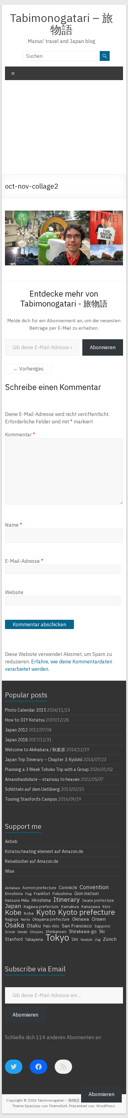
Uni (75, 939)
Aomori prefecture (39, 887)
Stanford (14, 939)
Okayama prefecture (51, 919)
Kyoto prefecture (86, 912)
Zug (97, 939)
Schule (10, 932)
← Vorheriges (28, 369)
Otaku (34, 925)
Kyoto (46, 912)
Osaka (14, 925)
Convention (94, 887)
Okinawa (80, 919)
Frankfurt (42, 893)
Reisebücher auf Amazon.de (31, 861)
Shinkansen (56, 931)
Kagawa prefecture (41, 906)
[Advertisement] (64, 129)
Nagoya (11, 919)
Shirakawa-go (83, 931)
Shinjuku (36, 932)
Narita (25, 919)
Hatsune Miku (17, 900)
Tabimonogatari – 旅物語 (61, 24)
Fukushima (62, 893)
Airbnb (11, 841)
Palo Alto (51, 925)
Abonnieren (103, 347)
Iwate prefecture (98, 900)
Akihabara (12, 888)
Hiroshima (41, 900)
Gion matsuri (86, 893)
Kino (107, 906)
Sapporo (102, 925)
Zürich (110, 939)
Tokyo (57, 937)
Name (13, 525)
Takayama (34, 939)
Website (14, 592)
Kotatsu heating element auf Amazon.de (44, 851)
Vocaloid (86, 939)
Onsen (99, 919)
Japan (13, 906)
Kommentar (20, 434)
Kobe (13, 912)
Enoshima (14, 893)
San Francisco (77, 925)
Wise (9, 871)
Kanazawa (90, 906)
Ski (102, 931)
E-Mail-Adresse (24, 561)
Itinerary (66, 899)
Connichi (68, 887)
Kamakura (70, 906)
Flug (28, 894)
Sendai (22, 932)
